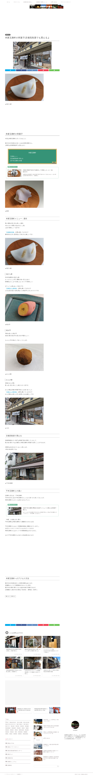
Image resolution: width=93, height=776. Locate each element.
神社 (7, 733)
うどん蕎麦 (20, 722)
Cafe (7, 722)
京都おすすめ (10, 743)
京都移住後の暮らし (27, 2)
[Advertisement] (46, 20)
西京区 (20, 733)
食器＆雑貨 (26, 733)
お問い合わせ (54, 2)
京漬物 (27, 726)
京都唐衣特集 (10, 232)
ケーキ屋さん (20, 724)
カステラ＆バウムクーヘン (11, 724)
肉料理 (16, 733)
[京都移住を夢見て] (46, 8)
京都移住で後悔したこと (41, 2)
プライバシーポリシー (66, 2)
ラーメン (8, 726)
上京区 (8, 596)
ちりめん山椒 (27, 722)
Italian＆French (13, 722)
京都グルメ (8, 34)
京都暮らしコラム (11, 761)
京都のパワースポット (13, 747)
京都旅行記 (10, 758)
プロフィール (17, 2)
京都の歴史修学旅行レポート (14, 750)
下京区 (18, 726)
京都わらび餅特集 (11, 392)
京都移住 (9, 765)
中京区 (23, 726)
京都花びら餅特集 (11, 288)
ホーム (8, 2)
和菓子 (14, 596)
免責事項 (19, 774)
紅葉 (11, 733)
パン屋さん (26, 724)
